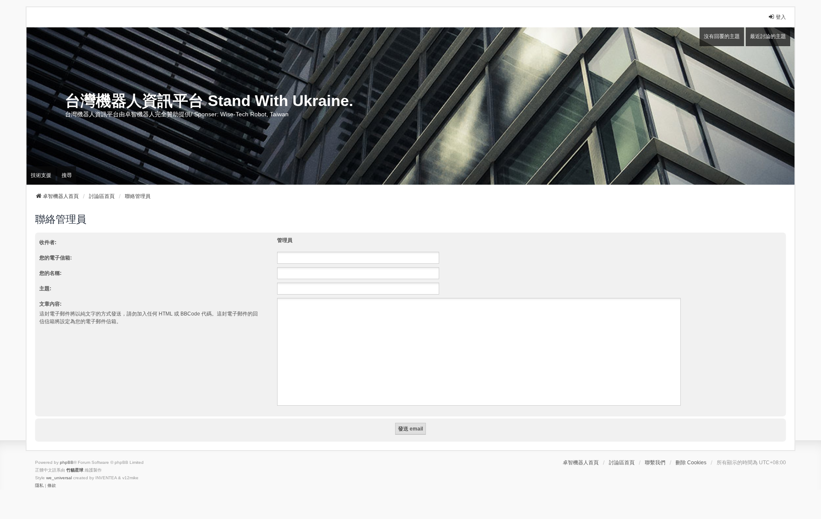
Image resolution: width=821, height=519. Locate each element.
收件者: (47, 242)
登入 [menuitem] (781, 17)
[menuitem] (39, 486)
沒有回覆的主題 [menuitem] (722, 36)
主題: (45, 289)
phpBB (67, 462)
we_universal (59, 477)
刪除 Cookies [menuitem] (691, 463)
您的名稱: (50, 273)
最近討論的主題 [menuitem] (768, 36)
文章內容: (50, 304)
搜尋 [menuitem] (67, 175)
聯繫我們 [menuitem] (655, 463)
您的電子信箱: (55, 258)
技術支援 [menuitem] (41, 175)
